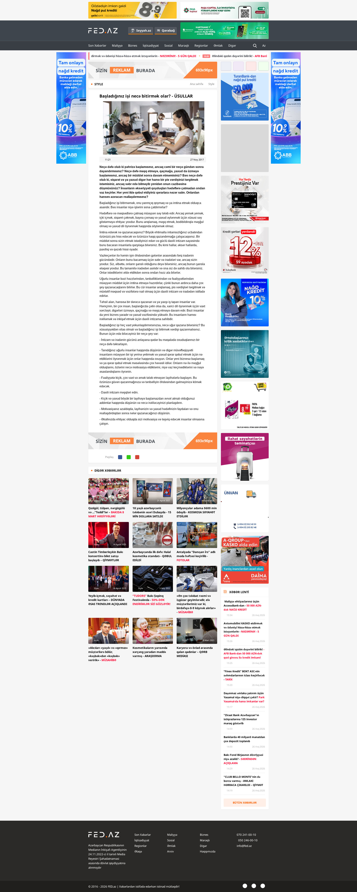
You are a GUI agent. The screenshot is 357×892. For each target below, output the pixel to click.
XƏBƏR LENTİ (239, 592)
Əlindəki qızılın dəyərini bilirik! (215, 56)
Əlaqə (138, 851)
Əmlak (218, 45)
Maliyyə (117, 45)
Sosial (168, 45)
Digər (232, 45)
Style (211, 84)
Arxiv (170, 851)
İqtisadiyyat (151, 45)
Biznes (132, 45)
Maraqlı (183, 45)
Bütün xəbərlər (245, 802)
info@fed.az (244, 846)
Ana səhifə (196, 84)
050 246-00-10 (247, 840)
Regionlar (201, 45)
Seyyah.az (143, 30)
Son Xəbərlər (97, 45)
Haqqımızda (207, 851)
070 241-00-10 (246, 834)
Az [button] (264, 45)
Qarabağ (168, 30)
